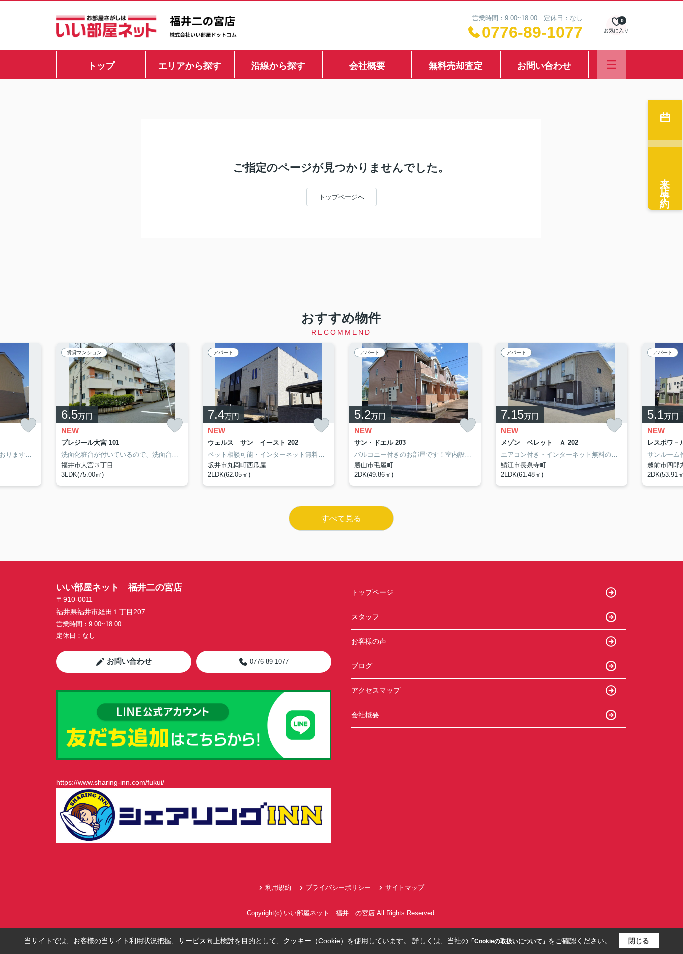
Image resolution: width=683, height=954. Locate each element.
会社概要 (368, 66)
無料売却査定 (456, 66)
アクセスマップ (376, 690)
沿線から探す (279, 66)
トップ (101, 66)
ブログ (362, 666)
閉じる (639, 941)
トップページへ (341, 197)
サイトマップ (405, 888)
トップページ (373, 592)
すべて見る (342, 518)
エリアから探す (190, 66)
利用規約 (279, 888)
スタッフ (366, 617)
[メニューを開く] (612, 64)
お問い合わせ (545, 66)
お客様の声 (369, 642)
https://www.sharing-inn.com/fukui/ (110, 782)
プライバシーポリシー (338, 888)
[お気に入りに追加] (28, 425)
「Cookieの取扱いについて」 (508, 941)
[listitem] (122, 414)
